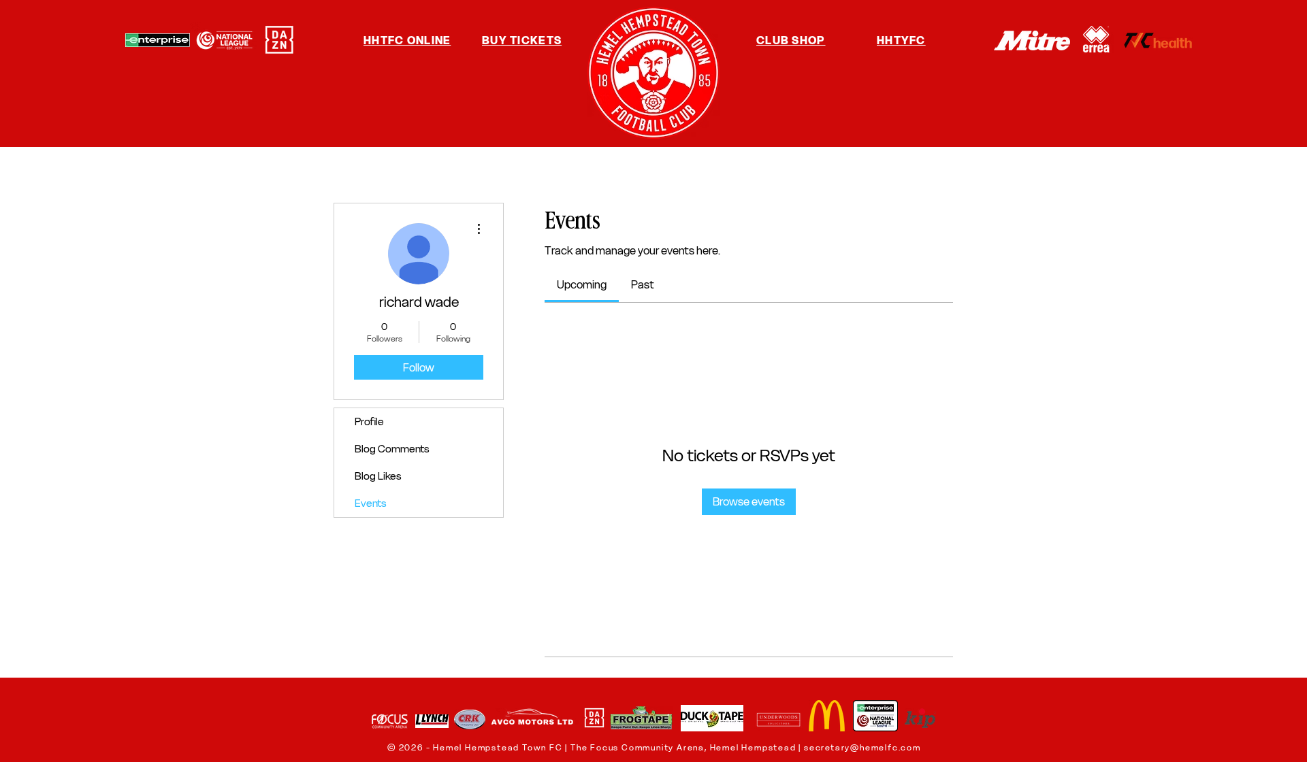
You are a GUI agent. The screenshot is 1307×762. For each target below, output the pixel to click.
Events (371, 503)
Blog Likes (378, 475)
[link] (582, 284)
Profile (369, 421)
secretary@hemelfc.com (862, 747)
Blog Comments (392, 448)
